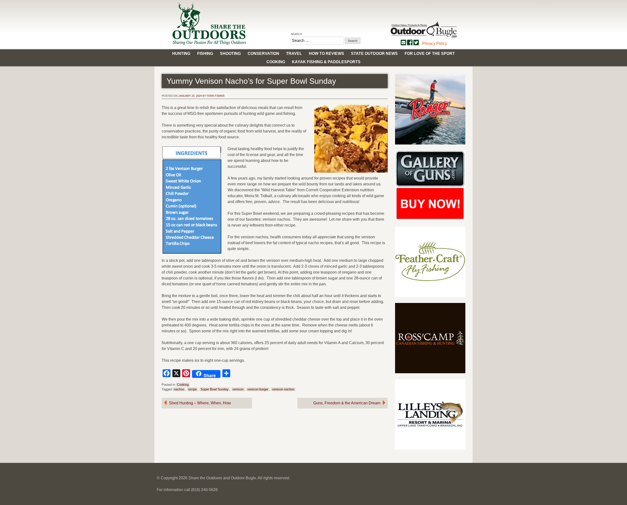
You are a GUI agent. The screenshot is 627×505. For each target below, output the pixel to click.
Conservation (263, 53)
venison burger (257, 389)
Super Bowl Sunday (215, 389)
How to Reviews (326, 53)
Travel (294, 53)
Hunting (181, 53)
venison (237, 389)
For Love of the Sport (430, 53)
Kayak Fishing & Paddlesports (326, 62)
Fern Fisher (216, 95)
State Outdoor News (374, 53)
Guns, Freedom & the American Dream (346, 403)
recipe (192, 389)
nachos (179, 389)
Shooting (230, 53)
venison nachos (283, 389)
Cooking (275, 62)
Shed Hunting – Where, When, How (200, 403)
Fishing (205, 53)
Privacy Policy (434, 43)
